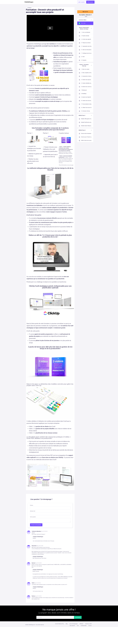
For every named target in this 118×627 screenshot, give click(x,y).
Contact (90, 625)
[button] (85, 20)
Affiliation (81, 623)
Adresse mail (32, 511)
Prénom (31, 505)
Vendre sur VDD (88, 623)
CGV (78, 625)
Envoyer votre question (36, 524)
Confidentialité (83, 625)
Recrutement (72, 625)
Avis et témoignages (74, 623)
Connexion (91, 2)
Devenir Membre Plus (59, 623)
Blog (67, 623)
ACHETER (86, 11)
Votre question (33, 516)
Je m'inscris (77, 617)
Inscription (82, 2)
